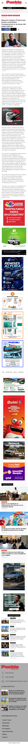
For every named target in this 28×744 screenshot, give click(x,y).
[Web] (14, 471)
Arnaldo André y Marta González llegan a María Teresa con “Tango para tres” (18, 646)
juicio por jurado (9, 372)
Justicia (10, 15)
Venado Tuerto (16, 15)
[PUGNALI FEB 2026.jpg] (14, 353)
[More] (18, 29)
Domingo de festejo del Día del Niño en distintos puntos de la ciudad (13, 529)
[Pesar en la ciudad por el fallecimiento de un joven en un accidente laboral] (14, 494)
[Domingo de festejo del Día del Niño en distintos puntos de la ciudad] (14, 519)
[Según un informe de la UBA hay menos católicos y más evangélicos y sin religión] (14, 542)
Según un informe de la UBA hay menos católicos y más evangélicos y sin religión (13, 553)
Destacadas (6, 10)
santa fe (15, 372)
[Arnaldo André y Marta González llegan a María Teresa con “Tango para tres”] (5, 645)
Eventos (3, 526)
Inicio (2, 10)
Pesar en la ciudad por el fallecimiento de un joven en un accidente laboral (12, 505)
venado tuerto (21, 372)
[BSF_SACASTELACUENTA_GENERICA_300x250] (14, 602)
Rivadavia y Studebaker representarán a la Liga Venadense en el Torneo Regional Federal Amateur (17, 654)
